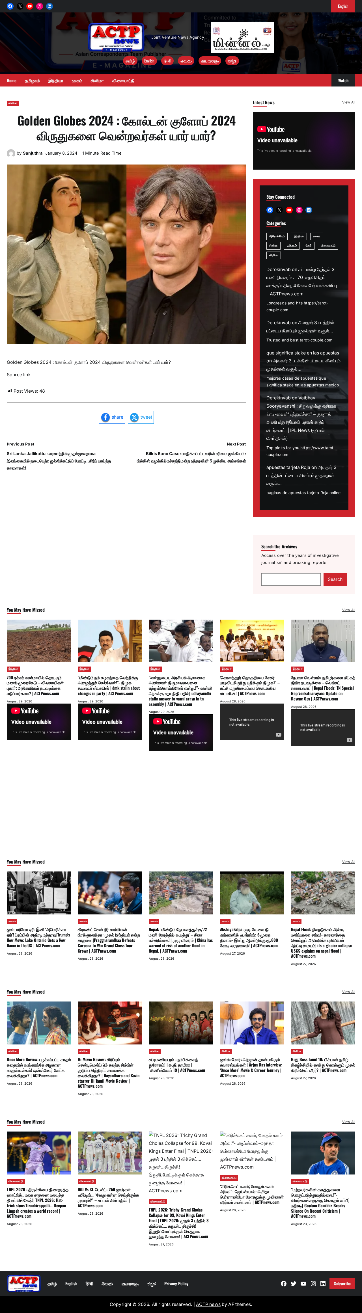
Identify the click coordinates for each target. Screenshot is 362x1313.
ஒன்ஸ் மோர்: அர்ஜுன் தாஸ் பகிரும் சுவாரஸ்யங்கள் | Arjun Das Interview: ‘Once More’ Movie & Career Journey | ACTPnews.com (251, 1067)
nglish (343, 6)
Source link (19, 374)
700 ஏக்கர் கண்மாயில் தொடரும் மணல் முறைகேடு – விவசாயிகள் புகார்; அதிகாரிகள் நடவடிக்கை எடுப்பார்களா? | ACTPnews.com (35, 685)
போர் (308, 245)
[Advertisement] (181, 812)
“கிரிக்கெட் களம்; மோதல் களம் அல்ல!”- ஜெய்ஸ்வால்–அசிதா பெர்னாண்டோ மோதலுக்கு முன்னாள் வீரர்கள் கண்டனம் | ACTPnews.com (252, 1194)
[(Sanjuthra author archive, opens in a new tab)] (11, 156)
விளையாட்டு (328, 245)
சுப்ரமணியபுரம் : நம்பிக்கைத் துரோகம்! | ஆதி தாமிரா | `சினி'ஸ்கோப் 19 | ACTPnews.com (177, 1064)
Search (335, 579)
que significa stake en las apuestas (302, 353)
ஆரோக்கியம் (277, 236)
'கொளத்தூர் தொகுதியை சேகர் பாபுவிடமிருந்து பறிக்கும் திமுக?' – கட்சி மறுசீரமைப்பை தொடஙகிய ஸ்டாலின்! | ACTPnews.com (250, 685)
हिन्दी (167, 60)
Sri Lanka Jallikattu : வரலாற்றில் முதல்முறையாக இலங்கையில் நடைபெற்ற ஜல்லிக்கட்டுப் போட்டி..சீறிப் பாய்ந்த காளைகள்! (59, 461)
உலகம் (316, 236)
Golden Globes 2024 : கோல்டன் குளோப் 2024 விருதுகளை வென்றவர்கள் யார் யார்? (126, 127)
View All (348, 102)
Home (11, 80)
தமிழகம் (292, 245)
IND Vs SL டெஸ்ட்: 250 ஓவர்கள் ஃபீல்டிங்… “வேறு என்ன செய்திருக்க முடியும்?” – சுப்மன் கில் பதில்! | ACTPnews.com (108, 1197)
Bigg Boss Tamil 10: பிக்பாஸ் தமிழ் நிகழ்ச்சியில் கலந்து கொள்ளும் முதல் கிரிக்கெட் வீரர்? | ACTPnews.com (323, 1064)
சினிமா (12, 103)
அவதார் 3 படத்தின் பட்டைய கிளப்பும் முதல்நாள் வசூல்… (301, 475)
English (149, 60)
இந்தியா (299, 236)
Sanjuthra (33, 153)
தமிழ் (130, 60)
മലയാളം (210, 60)
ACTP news (208, 1304)
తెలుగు (186, 60)
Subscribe (342, 1283)
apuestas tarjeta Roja (288, 467)
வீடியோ (273, 255)
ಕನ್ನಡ (232, 60)
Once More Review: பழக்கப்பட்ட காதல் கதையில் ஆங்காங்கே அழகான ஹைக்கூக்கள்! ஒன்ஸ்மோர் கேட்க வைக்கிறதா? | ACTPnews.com (39, 1067)
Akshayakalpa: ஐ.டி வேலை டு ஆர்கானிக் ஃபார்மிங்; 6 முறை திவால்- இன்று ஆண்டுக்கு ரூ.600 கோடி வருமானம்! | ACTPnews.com (249, 937)
